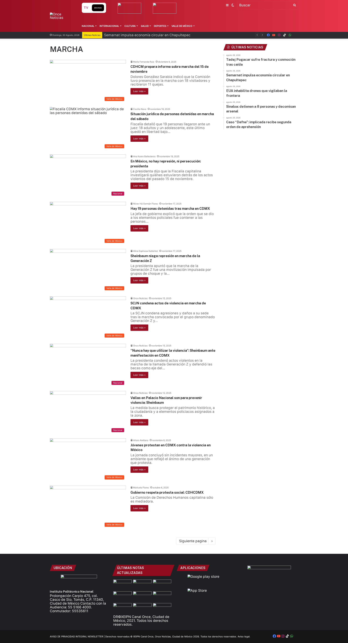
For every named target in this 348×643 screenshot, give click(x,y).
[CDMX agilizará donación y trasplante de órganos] (142, 608)
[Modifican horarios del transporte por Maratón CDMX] (122, 585)
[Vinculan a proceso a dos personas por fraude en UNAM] (122, 608)
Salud (145, 25)
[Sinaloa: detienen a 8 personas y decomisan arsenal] (142, 585)
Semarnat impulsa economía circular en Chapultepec (147, 35)
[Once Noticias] (62, 16)
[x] (295, 35)
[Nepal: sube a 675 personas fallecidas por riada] (142, 596)
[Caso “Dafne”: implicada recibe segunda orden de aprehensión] (162, 608)
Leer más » (139, 91)
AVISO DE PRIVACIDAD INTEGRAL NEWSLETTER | (77, 636)
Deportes (160, 25)
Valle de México (181, 25)
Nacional (88, 25)
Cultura (130, 25)
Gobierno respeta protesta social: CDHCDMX (167, 492)
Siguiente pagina (193, 541)
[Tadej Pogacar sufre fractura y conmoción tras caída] (162, 585)
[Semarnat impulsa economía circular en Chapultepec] (122, 596)
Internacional (109, 25)
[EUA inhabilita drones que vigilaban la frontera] (162, 596)
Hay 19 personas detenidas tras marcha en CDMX (170, 208)
